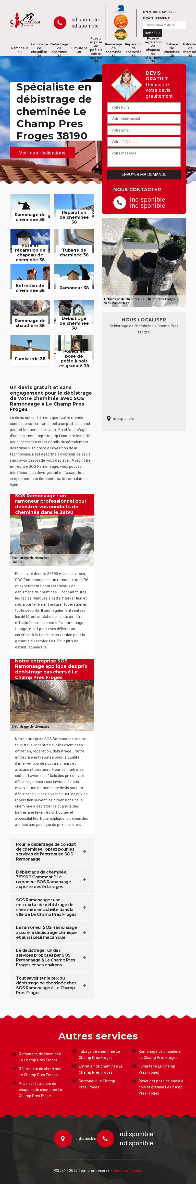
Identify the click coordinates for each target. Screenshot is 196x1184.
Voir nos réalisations (42, 152)
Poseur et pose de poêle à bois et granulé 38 (96, 50)
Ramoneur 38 (19, 50)
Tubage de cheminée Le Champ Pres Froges (99, 1054)
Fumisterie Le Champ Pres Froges (157, 1069)
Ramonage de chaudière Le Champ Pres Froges (160, 1054)
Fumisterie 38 (79, 50)
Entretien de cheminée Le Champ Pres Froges (101, 1069)
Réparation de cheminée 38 (133, 50)
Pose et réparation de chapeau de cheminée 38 (153, 50)
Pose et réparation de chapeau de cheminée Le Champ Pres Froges (40, 1090)
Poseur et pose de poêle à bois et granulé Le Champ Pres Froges (161, 1087)
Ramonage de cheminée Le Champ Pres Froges (40, 1057)
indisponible (84, 20)
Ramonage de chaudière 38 (39, 50)
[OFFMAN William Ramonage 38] (25, 20)
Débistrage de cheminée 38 (59, 50)
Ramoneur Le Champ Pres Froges (97, 1084)
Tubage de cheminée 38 (172, 50)
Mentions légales (127, 1170)
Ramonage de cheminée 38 (113, 50)
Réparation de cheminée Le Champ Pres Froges (40, 1072)
